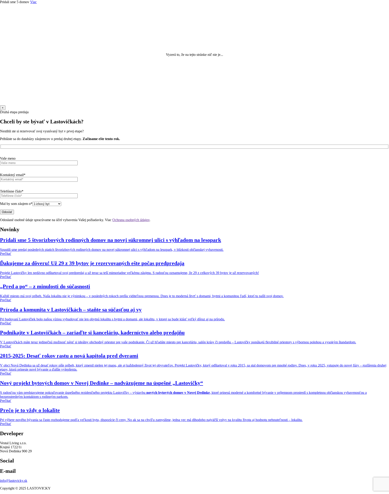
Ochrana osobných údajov (130, 220)
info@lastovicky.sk (13, 481)
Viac (33, 2)
